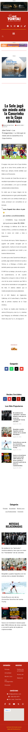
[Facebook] (7, 26)
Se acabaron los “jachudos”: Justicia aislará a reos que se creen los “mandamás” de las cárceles (14, 550)
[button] (14, 34)
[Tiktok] (25, 26)
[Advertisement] (14, 95)
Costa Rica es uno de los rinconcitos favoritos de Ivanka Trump (12, 599)
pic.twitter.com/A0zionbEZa (13, 216)
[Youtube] (18, 26)
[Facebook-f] (5, 399)
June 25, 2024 (18, 223)
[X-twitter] (11, 26)
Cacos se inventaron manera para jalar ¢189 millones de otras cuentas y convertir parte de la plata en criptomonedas (19, 460)
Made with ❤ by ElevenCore (14, 729)
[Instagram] (14, 26)
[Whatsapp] (21, 26)
